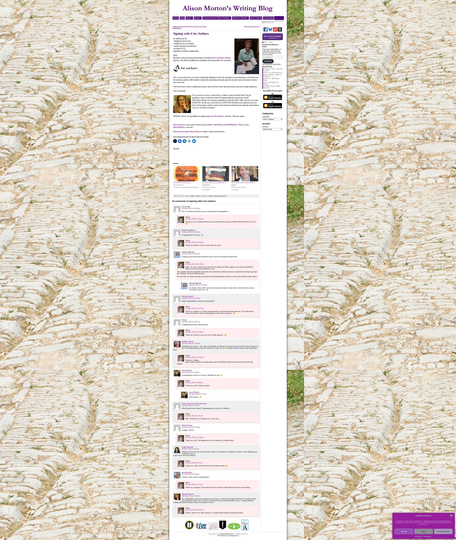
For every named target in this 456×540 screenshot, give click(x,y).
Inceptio (192, 196)
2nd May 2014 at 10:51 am (191, 254)
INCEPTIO (218, 125)
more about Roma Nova (189, 132)
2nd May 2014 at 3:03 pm (194, 382)
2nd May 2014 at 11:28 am (194, 332)
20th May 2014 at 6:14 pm (191, 496)
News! (198, 196)
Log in (227, 535)
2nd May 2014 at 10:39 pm (194, 437)
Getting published (220, 196)
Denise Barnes (188, 494)
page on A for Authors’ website (218, 116)
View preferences (443, 531)
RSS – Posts (268, 42)
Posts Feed (221, 535)
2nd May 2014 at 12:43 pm (194, 357)
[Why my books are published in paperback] (215, 173)
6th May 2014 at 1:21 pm (194, 484)
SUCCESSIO (178, 127)
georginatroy (187, 472)
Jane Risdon (187, 370)
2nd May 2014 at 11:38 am (198, 285)
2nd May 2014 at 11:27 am (194, 308)
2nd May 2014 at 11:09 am (194, 264)
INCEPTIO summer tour (182, 182)
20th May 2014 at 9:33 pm (194, 510)
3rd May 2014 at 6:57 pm (194, 463)
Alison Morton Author (227, 534)
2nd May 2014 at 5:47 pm (194, 416)
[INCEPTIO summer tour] (186, 173)
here (427, 524)
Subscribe (268, 61)
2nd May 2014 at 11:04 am (194, 242)
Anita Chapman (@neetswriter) (194, 403)
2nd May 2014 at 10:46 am (191, 232)
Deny (424, 531)
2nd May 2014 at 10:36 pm (191, 427)
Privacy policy (418, 536)
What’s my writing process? (273, 73)
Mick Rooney (187, 425)
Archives (265, 127)
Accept (404, 531)
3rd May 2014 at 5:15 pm (190, 449)
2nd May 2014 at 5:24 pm (190, 405)
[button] (451, 515)
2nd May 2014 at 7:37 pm (198, 394)
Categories (266, 116)
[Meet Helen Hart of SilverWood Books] (244, 173)
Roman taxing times (251, 27)
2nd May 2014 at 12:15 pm (191, 343)
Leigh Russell (187, 447)
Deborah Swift (187, 296)
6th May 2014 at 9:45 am (190, 474)
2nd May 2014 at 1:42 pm (190, 372)
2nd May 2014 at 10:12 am (191, 208)
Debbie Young (187, 342)
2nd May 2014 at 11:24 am (191, 298)
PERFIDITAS (231, 125)
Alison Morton (179, 125)
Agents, (211, 196)
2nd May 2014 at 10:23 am (194, 219)
